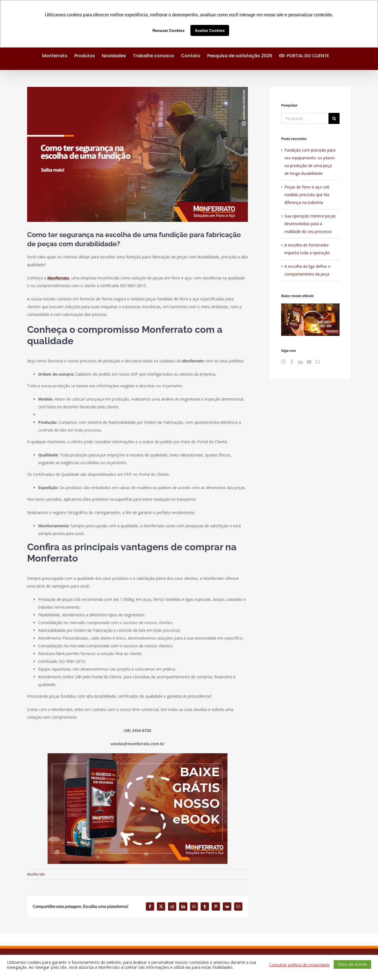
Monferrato (58, 277)
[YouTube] (309, 362)
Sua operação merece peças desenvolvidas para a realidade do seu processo (310, 223)
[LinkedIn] (300, 362)
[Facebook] (292, 362)
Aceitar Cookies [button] (210, 30)
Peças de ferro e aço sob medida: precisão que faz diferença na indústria (307, 194)
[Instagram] (283, 362)
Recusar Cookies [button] (168, 30)
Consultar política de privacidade (299, 964)
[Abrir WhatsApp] (364, 960)
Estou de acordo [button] (352, 964)
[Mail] (317, 362)
